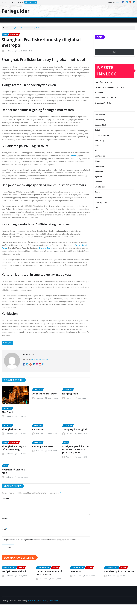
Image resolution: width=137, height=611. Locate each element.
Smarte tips (100, 187)
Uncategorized (101, 202)
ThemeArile (53, 600)
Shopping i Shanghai (74, 429)
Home (5, 28)
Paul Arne (9, 51)
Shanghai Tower (45, 248)
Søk (99, 37)
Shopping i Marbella (103, 103)
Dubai (97, 130)
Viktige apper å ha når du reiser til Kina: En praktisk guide (75, 449)
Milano (97, 161)
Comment (6, 498)
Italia (97, 145)
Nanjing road (70, 393)
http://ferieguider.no (39, 359)
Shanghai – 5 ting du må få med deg (14, 448)
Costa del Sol (100, 125)
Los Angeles (100, 156)
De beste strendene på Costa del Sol (110, 87)
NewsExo (42, 600)
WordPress (32, 600)
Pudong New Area (42, 446)
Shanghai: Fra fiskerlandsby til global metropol (28, 28)
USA (96, 207)
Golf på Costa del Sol (103, 82)
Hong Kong (99, 140)
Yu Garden (38, 429)
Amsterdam (100, 114)
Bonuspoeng (100, 120)
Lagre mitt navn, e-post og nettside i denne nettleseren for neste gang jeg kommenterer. (40, 539)
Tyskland (98, 197)
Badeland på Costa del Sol (105, 97)
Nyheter (98, 176)
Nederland (99, 166)
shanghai (8, 343)
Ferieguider (16, 11)
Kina (96, 151)
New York (99, 171)
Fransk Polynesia (102, 135)
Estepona (99, 92)
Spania (97, 192)
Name (5, 518)
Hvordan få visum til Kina (14, 471)
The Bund (73, 155)
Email (4, 529)
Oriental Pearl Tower (44, 393)
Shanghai (99, 182)
